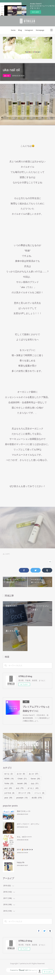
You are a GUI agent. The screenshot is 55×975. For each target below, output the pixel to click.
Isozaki (22, 783)
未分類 (37, 797)
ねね (34, 783)
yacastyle (22, 797)
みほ (20, 788)
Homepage (40, 30)
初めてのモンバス (23, 811)
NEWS (9, 778)
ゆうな (8, 773)
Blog (20, 30)
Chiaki (22, 778)
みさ (8, 788)
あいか (6, 75)
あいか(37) (6, 554)
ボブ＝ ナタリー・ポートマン (28, 824)
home (13, 30)
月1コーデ (24, 793)
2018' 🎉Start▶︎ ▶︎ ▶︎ (25, 849)
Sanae (35, 778)
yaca (8, 797)
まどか (21, 773)
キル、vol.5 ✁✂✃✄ (24, 836)
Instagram (29, 30)
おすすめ (9, 793)
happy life (20, 862)
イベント (39, 793)
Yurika (8, 783)
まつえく (33, 788)
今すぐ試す (35, 12)
